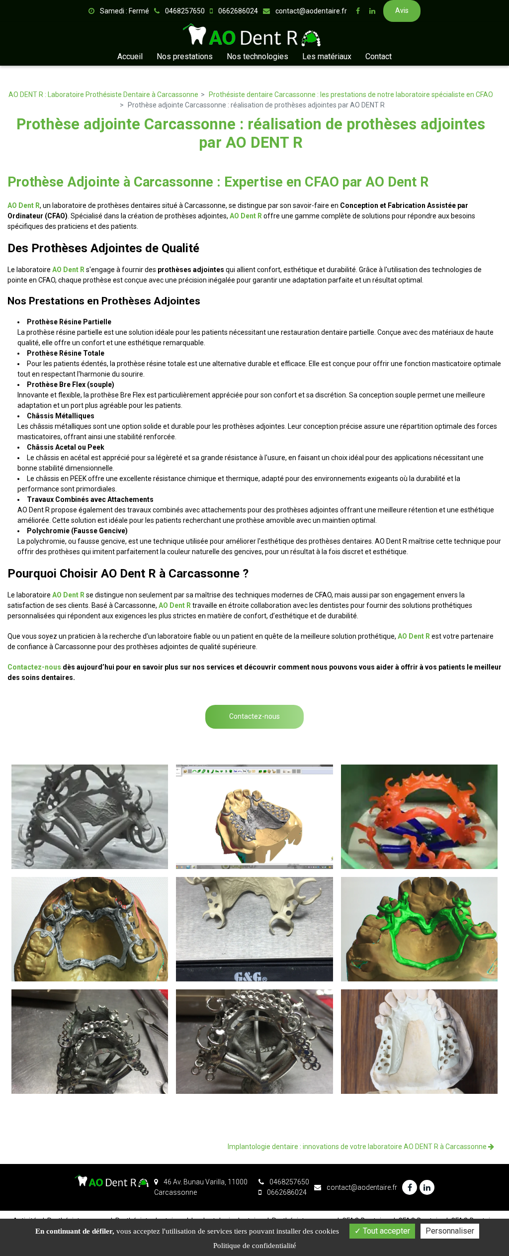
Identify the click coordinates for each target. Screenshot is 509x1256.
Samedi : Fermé (123, 11)
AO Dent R (23, 205)
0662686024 (286, 1192)
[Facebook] (358, 11)
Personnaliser (449, 1231)
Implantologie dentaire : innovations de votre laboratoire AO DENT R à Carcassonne (358, 1147)
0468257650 (288, 1182)
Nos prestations (185, 56)
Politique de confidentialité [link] (254, 1246)
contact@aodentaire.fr (310, 11)
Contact (378, 56)
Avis (402, 10)
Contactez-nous (34, 667)
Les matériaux (326, 56)
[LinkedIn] (372, 11)
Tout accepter (385, 1231)
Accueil (130, 56)
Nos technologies (257, 56)
